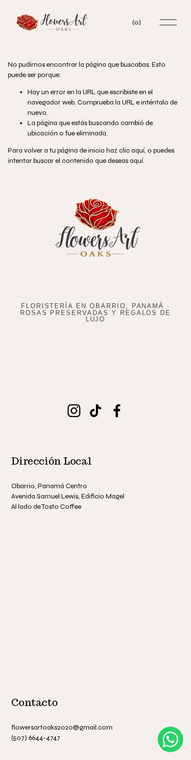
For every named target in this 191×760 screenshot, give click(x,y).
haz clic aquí (125, 150)
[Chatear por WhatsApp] (170, 739)
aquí (136, 161)
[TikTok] (95, 411)
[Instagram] (74, 411)
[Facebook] (117, 411)
